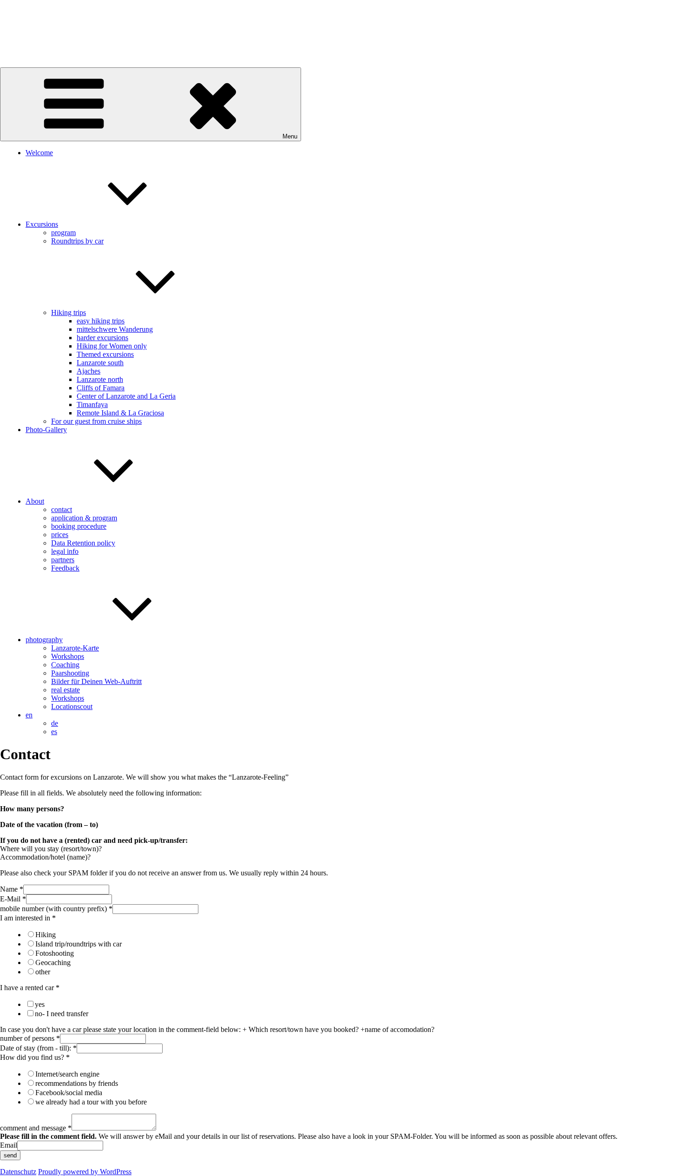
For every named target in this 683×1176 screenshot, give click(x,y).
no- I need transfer (61, 1014)
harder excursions (102, 338)
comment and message (36, 1128)
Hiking (45, 935)
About (35, 501)
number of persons (30, 1038)
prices (59, 535)
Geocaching (53, 962)
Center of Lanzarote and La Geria (126, 396)
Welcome (39, 153)
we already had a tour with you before (91, 1102)
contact (61, 509)
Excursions (42, 224)
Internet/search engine (67, 1074)
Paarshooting (70, 673)
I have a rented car (29, 988)
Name (11, 889)
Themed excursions (105, 354)
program (63, 233)
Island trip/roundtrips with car (78, 944)
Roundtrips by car (77, 241)
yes (40, 1004)
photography (44, 640)
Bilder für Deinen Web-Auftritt (96, 681)
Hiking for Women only (112, 346)
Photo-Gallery (46, 430)
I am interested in (28, 918)
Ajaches (88, 371)
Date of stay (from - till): (38, 1048)
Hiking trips (68, 312)
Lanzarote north (100, 379)
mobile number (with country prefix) (56, 909)
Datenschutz (18, 1172)
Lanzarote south (100, 363)
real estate (65, 690)
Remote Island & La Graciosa (120, 413)
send (10, 1155)
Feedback (65, 568)
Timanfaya (92, 404)
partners (62, 560)
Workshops (67, 656)
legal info (65, 551)
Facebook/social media (68, 1093)
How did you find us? (35, 1057)
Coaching (65, 665)
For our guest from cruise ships (96, 421)
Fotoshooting (54, 953)
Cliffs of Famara (101, 388)
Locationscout (71, 706)
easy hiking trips (101, 321)
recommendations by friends (76, 1083)
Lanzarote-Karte (75, 648)
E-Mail (13, 899)
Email (8, 1145)
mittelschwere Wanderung (115, 329)
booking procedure (78, 526)
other (42, 972)
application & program (84, 518)
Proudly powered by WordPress (84, 1172)
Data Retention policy (83, 543)
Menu (289, 136)
